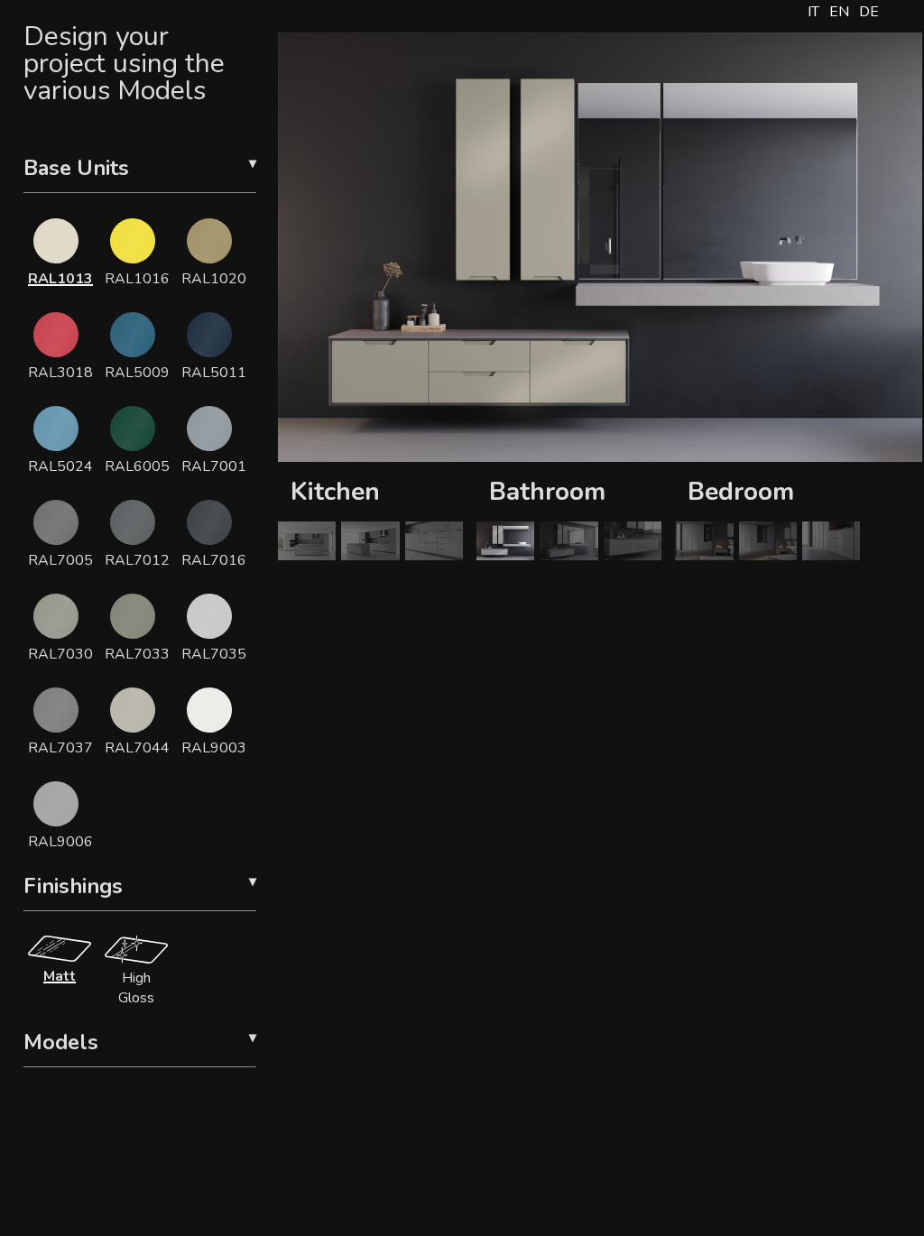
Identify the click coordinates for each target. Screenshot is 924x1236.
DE (869, 12)
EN (839, 12)
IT (813, 12)
